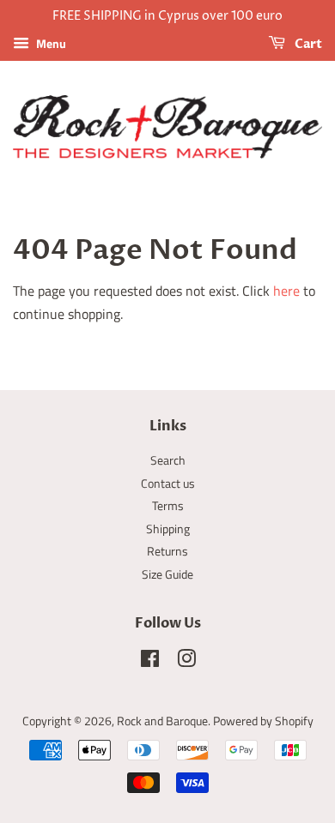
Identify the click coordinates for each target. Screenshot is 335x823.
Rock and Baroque (162, 721)
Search (168, 460)
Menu (50, 43)
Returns (167, 551)
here (286, 290)
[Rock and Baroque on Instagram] (186, 661)
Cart (307, 44)
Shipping (168, 529)
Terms (168, 505)
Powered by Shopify (263, 721)
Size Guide (167, 574)
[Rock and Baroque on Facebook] (150, 661)
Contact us (168, 483)
